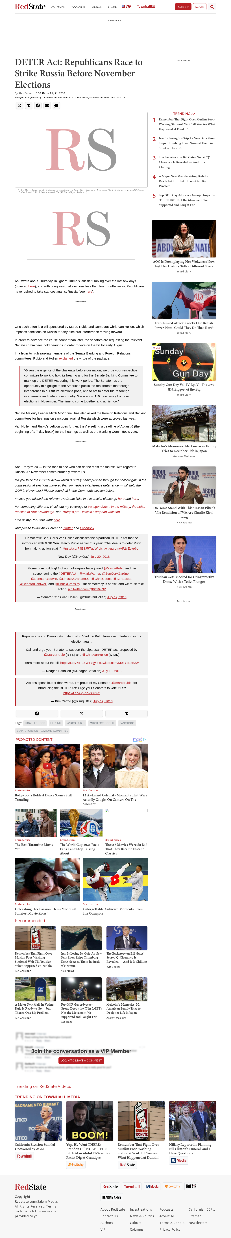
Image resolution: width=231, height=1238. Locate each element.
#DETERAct (67, 573)
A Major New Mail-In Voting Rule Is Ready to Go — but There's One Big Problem (34, 1008)
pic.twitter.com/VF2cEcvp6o (118, 548)
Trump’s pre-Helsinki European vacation (91, 512)
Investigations (141, 1209)
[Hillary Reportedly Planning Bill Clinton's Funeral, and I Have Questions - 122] (192, 1121)
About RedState (113, 1209)
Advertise (166, 1216)
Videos (96, 6)
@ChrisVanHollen (95, 655)
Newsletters (198, 1223)
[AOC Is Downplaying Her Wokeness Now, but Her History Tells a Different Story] (184, 238)
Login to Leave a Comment (81, 1060)
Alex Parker (25, 93)
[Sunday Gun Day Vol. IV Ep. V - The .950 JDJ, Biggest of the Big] (184, 362)
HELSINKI (55, 723)
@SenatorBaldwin (44, 579)
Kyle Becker (113, 967)
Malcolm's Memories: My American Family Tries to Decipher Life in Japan (123, 1008)
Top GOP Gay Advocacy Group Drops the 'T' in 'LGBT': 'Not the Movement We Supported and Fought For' (81, 1010)
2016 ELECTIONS (35, 723)
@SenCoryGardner (116, 573)
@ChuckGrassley (67, 584)
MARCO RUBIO (76, 723)
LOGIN (199, 6)
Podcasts (78, 6)
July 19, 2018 (117, 597)
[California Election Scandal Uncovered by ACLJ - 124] (38, 1121)
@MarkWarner (89, 573)
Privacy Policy (169, 1229)
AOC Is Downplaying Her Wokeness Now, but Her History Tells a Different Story (184, 264)
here (31, 286)
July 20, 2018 (100, 556)
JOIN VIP (183, 6)
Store (112, 6)
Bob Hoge (67, 1022)
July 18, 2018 (111, 671)
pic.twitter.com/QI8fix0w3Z (87, 589)
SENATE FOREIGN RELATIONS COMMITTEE (42, 730)
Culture (135, 1223)
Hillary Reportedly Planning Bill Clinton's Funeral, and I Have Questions (190, 1149)
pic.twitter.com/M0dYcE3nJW (118, 663)
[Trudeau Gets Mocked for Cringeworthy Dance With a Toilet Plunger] (184, 554)
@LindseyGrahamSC (74, 579)
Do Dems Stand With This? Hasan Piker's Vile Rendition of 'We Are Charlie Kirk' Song (184, 512)
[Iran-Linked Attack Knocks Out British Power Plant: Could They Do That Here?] (184, 300)
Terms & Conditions (173, 1223)
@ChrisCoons (101, 579)
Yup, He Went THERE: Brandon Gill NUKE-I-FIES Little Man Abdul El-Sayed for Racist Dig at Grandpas (88, 1151)
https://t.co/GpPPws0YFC (81, 693)
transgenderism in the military (109, 506)
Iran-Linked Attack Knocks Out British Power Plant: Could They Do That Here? (184, 325)
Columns (136, 1229)
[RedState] (30, 6)
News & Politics (142, 1216)
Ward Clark (184, 271)
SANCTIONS (127, 723)
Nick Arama (67, 971)
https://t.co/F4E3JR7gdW (80, 548)
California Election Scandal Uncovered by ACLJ (35, 1146)
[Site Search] (212, 6)
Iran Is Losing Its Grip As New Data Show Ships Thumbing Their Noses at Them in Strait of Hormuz (81, 959)
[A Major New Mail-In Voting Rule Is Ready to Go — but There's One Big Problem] (35, 989)
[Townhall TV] (146, 7)
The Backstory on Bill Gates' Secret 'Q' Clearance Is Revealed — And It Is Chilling (126, 957)
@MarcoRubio (114, 568)
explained (66, 358)
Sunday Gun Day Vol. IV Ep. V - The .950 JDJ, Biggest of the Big (184, 387)
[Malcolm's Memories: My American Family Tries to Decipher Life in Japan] (126, 989)
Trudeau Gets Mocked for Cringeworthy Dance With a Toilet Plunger (184, 579)
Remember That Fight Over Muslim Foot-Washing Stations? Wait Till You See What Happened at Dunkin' (33, 959)
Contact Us (109, 1216)
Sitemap (195, 1216)
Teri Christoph (23, 971)
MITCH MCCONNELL (102, 723)
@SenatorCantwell (33, 584)
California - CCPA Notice (202, 1209)
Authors (58, 6)
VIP (103, 1229)
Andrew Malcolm (116, 1018)
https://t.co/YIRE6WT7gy (78, 663)
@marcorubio (122, 683)
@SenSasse (122, 579)
